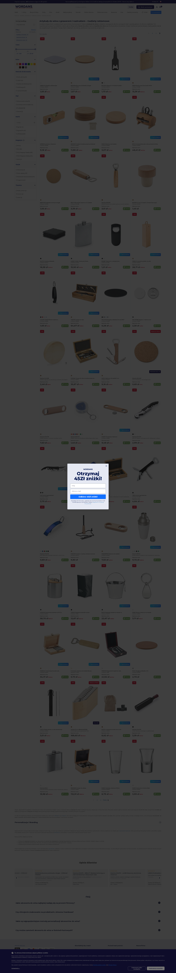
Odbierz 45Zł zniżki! (88, 497)
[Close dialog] (106, 466)
